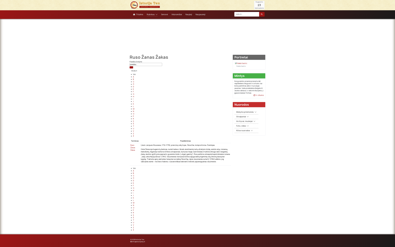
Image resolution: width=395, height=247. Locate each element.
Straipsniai (241, 116)
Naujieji (188, 14)
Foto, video (241, 126)
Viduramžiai (176, 14)
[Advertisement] (197, 35)
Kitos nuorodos (243, 130)
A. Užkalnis (259, 95)
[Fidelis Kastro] (241, 63)
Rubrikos (151, 14)
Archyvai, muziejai (244, 121)
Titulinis (139, 14)
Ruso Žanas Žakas (132, 147)
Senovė (164, 14)
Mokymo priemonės (245, 112)
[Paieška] (131, 67)
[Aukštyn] (391, 243)
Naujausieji (200, 14)
